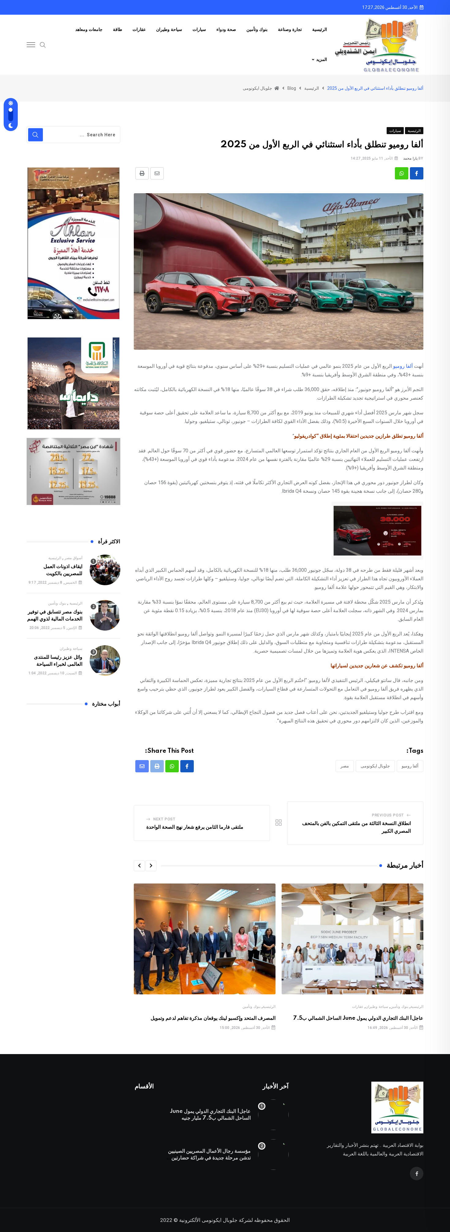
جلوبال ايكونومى (375, 765)
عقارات (139, 29)
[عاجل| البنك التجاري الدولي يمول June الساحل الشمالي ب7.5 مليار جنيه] (273, 1114)
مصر (344, 765)
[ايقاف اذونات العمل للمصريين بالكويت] (105, 570)
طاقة (117, 29)
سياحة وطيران (169, 29)
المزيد (321, 59)
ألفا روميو (403, 366)
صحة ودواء (226, 29)
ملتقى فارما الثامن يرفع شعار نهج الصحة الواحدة (194, 827)
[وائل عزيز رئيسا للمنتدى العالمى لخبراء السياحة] (105, 660)
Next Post (164, 819)
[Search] (43, 44)
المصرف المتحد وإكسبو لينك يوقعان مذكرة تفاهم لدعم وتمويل (213, 1018)
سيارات (199, 29)
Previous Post (388, 815)
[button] (150, 865)
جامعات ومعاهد (89, 29)
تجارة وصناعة (290, 29)
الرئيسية (319, 29)
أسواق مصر (73, 558)
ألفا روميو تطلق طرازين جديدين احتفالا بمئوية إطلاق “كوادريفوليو (358, 436)
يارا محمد (410, 158)
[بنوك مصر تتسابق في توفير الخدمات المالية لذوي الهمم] (105, 615)
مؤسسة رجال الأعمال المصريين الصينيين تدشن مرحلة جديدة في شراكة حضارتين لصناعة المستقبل (209, 1158)
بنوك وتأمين (257, 29)
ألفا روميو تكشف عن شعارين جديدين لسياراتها (377, 666)
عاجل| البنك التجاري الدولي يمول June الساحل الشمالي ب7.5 (358, 1018)
